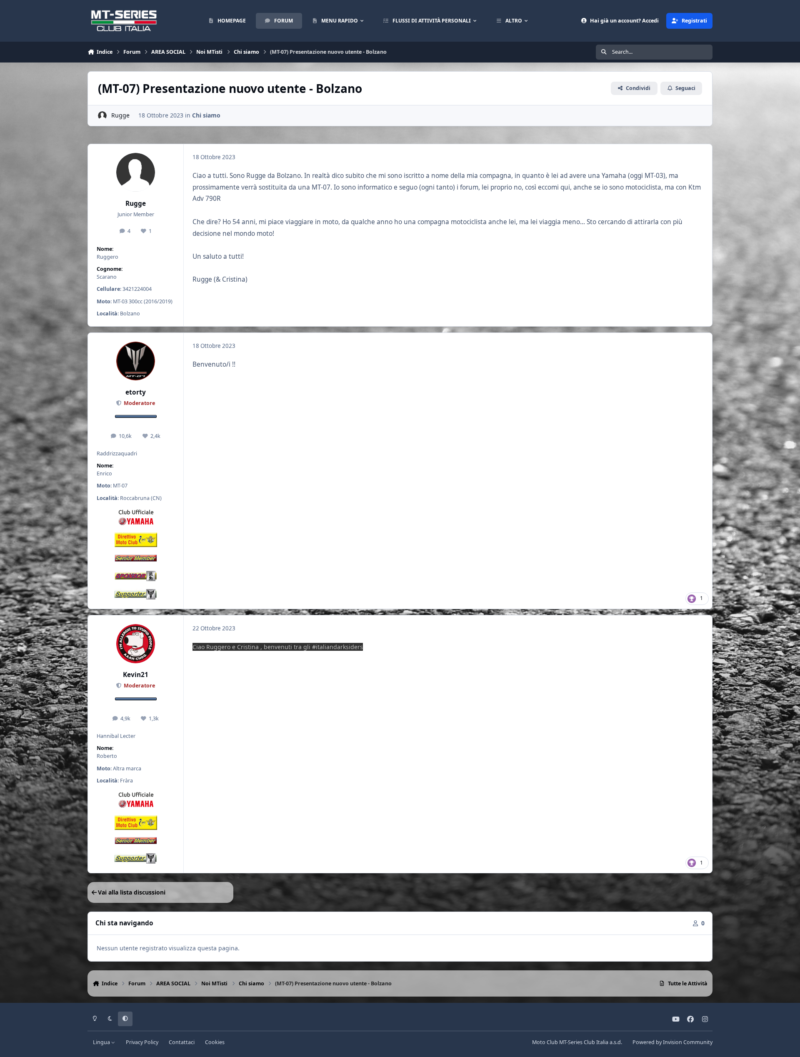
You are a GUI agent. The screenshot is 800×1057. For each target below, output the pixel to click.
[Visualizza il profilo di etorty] (135, 361)
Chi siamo (206, 115)
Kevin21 (135, 674)
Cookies (215, 1042)
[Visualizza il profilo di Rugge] (102, 115)
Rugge (120, 115)
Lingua (102, 1042)
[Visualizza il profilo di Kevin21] (135, 643)
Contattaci (182, 1042)
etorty (135, 392)
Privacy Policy (142, 1042)
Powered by (672, 1042)
